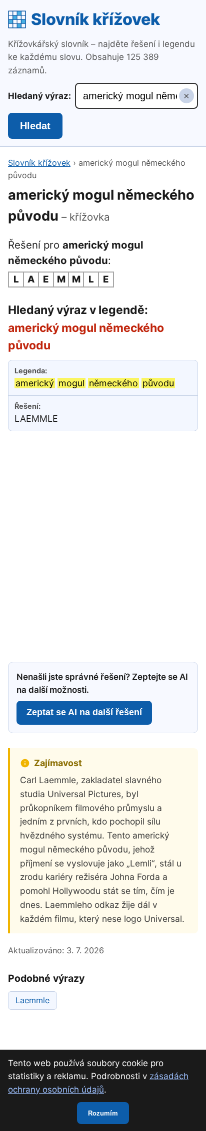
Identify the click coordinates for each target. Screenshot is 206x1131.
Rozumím (103, 1113)
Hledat (35, 125)
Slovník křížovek (95, 19)
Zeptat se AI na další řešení (84, 712)
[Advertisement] (103, 545)
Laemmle (33, 1000)
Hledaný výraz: (39, 96)
